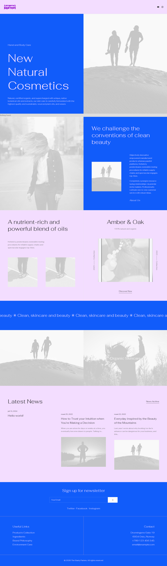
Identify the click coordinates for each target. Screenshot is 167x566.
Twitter (71, 508)
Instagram (94, 508)
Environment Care (22, 544)
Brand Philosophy (22, 540)
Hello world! (16, 415)
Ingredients (19, 536)
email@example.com (143, 544)
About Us (135, 200)
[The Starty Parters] (11, 7)
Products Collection (24, 532)
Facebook (81, 508)
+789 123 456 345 (143, 540)
